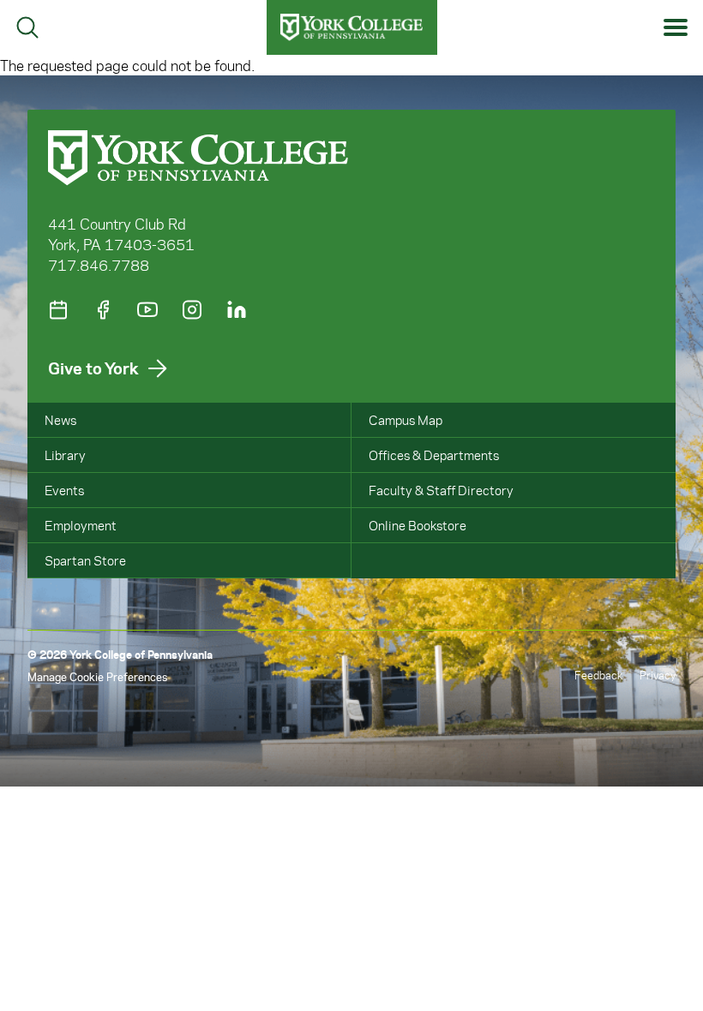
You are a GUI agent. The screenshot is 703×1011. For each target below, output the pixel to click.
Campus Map (405, 419)
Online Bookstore (417, 525)
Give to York (93, 368)
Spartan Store (85, 560)
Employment (81, 525)
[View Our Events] (58, 309)
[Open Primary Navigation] (676, 28)
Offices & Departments (434, 455)
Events (64, 490)
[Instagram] (192, 309)
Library (65, 455)
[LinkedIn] (236, 309)
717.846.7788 (98, 264)
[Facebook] (103, 309)
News (60, 419)
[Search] (27, 27)
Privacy (658, 674)
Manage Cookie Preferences (97, 676)
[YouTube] (147, 309)
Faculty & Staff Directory (441, 490)
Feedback (598, 674)
